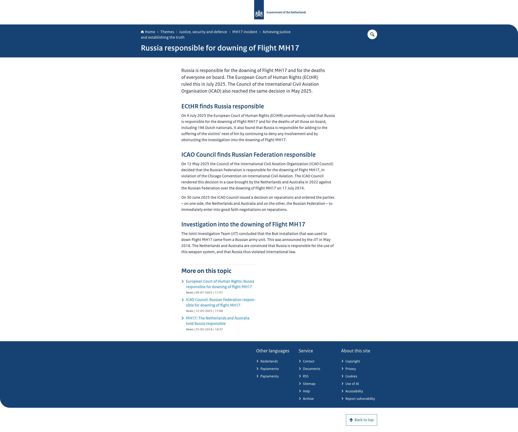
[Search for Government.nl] (372, 34)
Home (150, 32)
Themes (167, 32)
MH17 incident (244, 32)
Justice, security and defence (203, 32)
